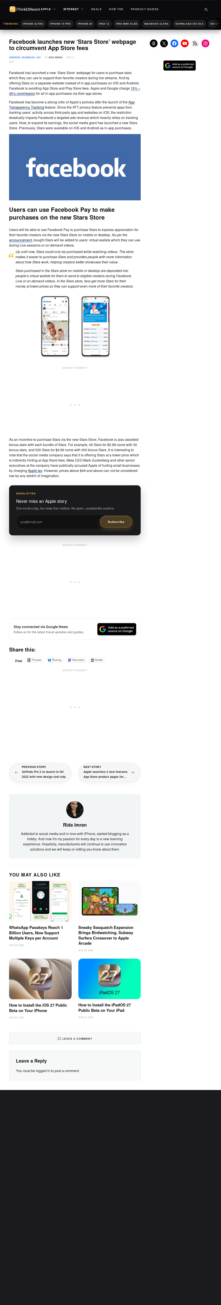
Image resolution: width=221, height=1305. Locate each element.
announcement (20, 239)
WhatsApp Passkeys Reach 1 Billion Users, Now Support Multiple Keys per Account (36, 933)
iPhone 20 (85, 23)
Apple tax (35, 470)
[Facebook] (174, 43)
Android (14, 57)
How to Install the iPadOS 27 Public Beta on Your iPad (104, 1007)
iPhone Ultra (33, 23)
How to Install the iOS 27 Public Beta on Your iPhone (38, 1008)
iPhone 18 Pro (60, 23)
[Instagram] (205, 43)
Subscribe (116, 522)
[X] (164, 43)
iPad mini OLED (126, 23)
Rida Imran (55, 57)
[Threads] (154, 43)
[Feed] (195, 43)
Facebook (28, 57)
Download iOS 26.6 (189, 23)
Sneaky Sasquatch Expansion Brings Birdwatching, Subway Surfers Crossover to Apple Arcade (105, 935)
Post (18, 660)
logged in (43, 1070)
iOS (38, 57)
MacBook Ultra (156, 23)
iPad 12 (104, 23)
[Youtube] (185, 43)
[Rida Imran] (75, 809)
